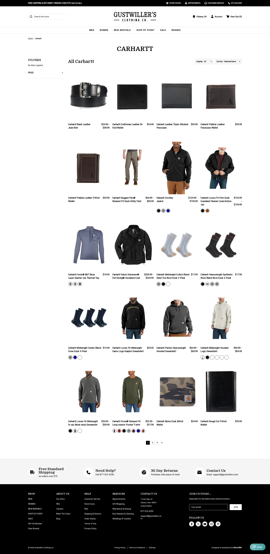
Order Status (90, 519)
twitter (198, 523)
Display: (199, 61)
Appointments (194, 3)
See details (77, 3)
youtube (204, 523)
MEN (91, 30)
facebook (191, 523)
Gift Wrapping (118, 504)
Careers (59, 509)
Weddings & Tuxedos (121, 519)
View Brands (33, 528)
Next (162, 443)
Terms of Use (90, 523)
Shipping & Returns (92, 514)
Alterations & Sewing (121, 509)
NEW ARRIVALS (122, 30)
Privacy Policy (90, 528)
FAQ (58, 504)
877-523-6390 (236, 3)
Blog (58, 519)
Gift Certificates (35, 523)
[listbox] (209, 61)
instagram (211, 523)
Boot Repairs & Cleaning (123, 514)
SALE (163, 30)
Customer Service (216, 3)
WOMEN (104, 30)
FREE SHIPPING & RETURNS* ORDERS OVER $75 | (55, 3)
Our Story (60, 499)
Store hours (89, 504)
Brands (176, 30)
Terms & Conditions (137, 548)
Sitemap (152, 548)
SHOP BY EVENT (146, 30)
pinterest (218, 523)
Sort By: (220, 61)
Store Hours (175, 3)
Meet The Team (63, 514)
